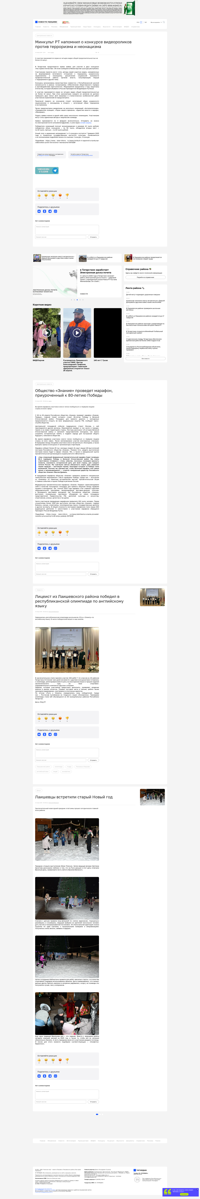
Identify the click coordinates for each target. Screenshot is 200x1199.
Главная (38, 27)
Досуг (39, 790)
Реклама (54, 27)
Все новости (145, 358)
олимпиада (58, 766)
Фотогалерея (117, 27)
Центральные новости (44, 35)
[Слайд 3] (77, 299)
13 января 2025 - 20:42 (40, 802)
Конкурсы (97, 27)
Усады (69, 766)
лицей (55, 771)
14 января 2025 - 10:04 (40, 52)
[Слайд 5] (82, 299)
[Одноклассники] (44, 211)
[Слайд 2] (74, 299)
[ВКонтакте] (39, 211)
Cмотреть (184, 1194)
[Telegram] (50, 211)
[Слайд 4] (80, 299)
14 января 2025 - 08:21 (40, 611)
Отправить (93, 237)
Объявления (64, 27)
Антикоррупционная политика (43, 1188)
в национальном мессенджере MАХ (82, 155)
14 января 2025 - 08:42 (40, 401)
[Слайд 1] (71, 299)
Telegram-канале (44, 155)
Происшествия (75, 27)
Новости (46, 27)
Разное (157, 1141)
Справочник (135, 27)
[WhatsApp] (55, 211)
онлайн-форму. (86, 123)
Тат (146, 22)
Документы (130, 1141)
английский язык (42, 771)
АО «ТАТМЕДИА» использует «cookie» (45, 1190)
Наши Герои (87, 27)
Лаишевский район (43, 766)
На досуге (110, 1141)
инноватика (66, 771)
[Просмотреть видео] (46, 333)
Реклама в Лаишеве (83, 766)
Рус (138, 22)
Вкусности (106, 27)
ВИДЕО (126, 27)
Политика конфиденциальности (44, 1192)
